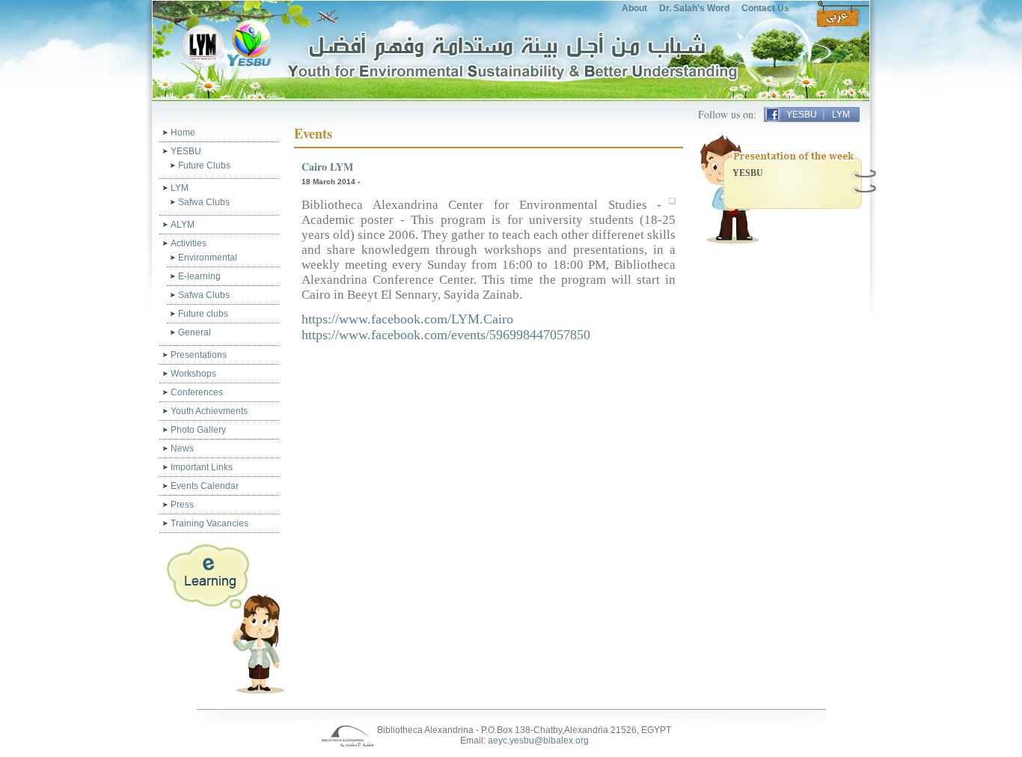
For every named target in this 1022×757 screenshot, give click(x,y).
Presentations (199, 355)
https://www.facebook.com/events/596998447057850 (446, 334)
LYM (841, 114)
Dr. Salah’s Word (694, 8)
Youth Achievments (209, 411)
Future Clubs (204, 165)
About (634, 8)
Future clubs (203, 313)
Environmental (207, 257)
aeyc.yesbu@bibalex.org (538, 740)
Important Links (202, 467)
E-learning (199, 276)
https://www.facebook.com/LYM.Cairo (407, 318)
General (194, 332)
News (182, 448)
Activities (188, 243)
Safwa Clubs (204, 202)
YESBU (801, 114)
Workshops (193, 373)
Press (182, 504)
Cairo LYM (327, 166)
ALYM (183, 224)
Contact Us (765, 8)
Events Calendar (205, 486)
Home (183, 132)
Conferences (197, 392)
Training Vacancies (209, 523)
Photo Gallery (198, 430)
